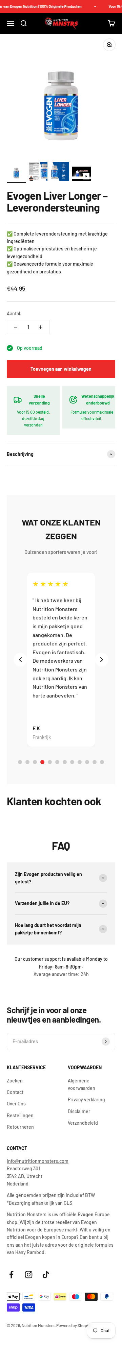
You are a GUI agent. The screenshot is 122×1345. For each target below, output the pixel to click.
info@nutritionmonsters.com (37, 1161)
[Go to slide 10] (87, 762)
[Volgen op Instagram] (28, 1274)
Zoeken (15, 1080)
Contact (15, 1092)
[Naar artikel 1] (16, 172)
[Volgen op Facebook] (11, 1274)
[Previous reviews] (20, 659)
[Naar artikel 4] (81, 175)
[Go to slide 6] (57, 762)
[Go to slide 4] (42, 762)
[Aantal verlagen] (15, 327)
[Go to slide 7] (65, 762)
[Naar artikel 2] (37, 172)
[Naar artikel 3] (59, 172)
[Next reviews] (101, 659)
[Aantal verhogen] (40, 327)
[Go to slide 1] (20, 762)
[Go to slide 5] (50, 762)
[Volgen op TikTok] (45, 1274)
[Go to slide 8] (72, 762)
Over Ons (16, 1103)
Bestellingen (20, 1115)
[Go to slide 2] (27, 762)
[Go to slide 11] (95, 762)
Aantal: (14, 313)
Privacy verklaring (86, 1099)
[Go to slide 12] (102, 762)
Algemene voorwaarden (81, 1084)
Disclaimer (79, 1111)
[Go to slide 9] (80, 762)
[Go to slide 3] (35, 762)
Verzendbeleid (83, 1123)
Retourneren (20, 1127)
